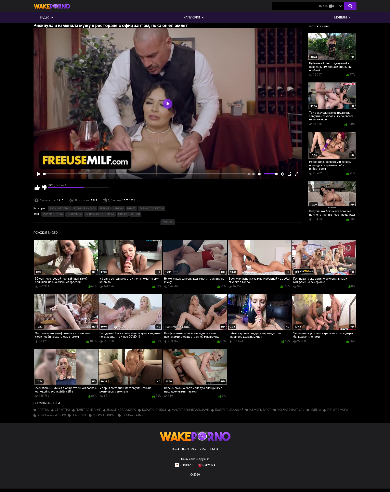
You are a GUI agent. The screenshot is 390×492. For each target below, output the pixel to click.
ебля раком (74, 214)
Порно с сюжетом (152, 208)
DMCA (214, 449)
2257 (203, 449)
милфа (122, 214)
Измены (118, 208)
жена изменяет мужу (100, 214)
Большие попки (60, 208)
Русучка (209, 465)
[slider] (144, 174)
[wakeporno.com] (52, 9)
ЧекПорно (187, 465)
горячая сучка (53, 214)
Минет (131, 208)
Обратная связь (184, 449)
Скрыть (167, 222)
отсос (135, 214)
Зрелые (104, 208)
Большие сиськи (85, 208)
